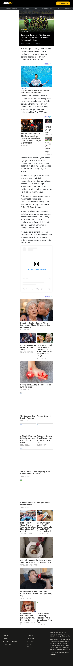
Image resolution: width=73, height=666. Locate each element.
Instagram (30, 638)
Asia (58, 8)
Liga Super (26, 8)
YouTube (30, 641)
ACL (35, 8)
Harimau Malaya (11, 8)
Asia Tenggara (47, 8)
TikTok (29, 644)
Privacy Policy (7, 644)
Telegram (30, 647)
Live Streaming (63, 3)
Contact (5, 636)
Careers (5, 638)
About (5, 633)
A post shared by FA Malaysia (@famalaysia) (36, 289)
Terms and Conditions (10, 641)
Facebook (30, 636)
